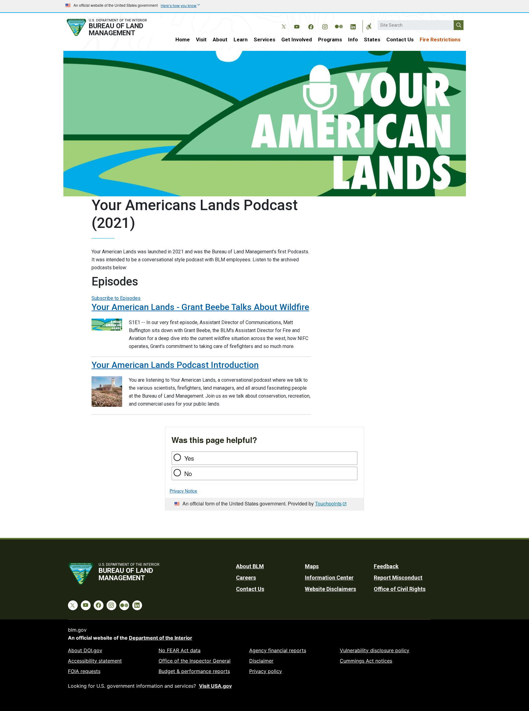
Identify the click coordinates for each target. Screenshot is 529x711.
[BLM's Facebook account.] (311, 26)
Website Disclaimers (330, 589)
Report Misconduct (398, 577)
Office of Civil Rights (400, 589)
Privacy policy (265, 671)
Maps (312, 566)
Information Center (329, 577)
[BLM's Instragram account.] (325, 26)
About (220, 39)
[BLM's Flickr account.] (339, 22)
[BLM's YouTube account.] (297, 26)
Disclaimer (261, 661)
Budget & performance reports (194, 671)
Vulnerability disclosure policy (374, 650)
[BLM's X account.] (282, 22)
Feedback (386, 566)
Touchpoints (328, 503)
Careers (246, 577)
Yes (189, 458)
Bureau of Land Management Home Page (114, 27)
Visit (201, 39)
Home (182, 39)
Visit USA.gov (215, 686)
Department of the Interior (160, 638)
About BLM (250, 566)
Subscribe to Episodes (116, 298)
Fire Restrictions (440, 39)
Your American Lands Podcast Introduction (175, 365)
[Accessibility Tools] (369, 26)
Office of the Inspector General (195, 661)
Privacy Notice (183, 491)
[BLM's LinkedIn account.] (353, 26)
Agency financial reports (277, 650)
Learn (241, 39)
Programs (330, 39)
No (188, 473)
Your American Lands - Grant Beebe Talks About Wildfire (200, 307)
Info (353, 39)
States (372, 39)
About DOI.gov (85, 650)
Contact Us (400, 39)
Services (264, 39)
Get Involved (296, 39)
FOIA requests (84, 671)
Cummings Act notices (366, 661)
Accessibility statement (95, 661)
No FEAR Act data (180, 650)
